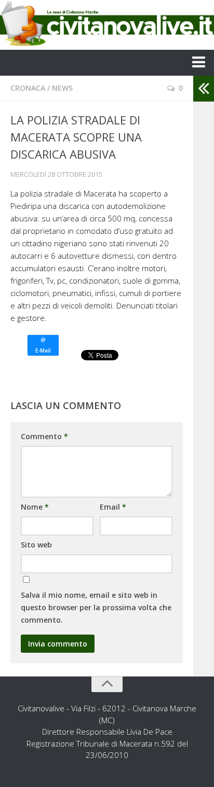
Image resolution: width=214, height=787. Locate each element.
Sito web (36, 545)
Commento (44, 436)
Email (113, 507)
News (62, 88)
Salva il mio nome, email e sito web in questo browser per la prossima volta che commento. (96, 607)
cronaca (27, 88)
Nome (35, 507)
